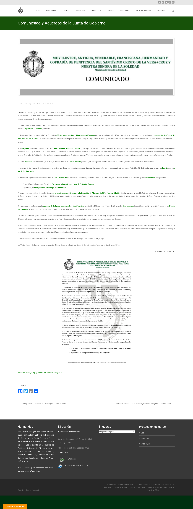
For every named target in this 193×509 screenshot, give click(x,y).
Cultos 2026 (96, 10)
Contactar (161, 10)
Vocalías (110, 10)
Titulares (65, 10)
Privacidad (145, 438)
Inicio (38, 10)
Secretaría (48, 103)
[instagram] (173, 3)
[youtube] (166, 3)
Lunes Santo (80, 10)
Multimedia (124, 10)
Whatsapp (72, 459)
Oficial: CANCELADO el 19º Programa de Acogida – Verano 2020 (144, 403)
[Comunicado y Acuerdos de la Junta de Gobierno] (96, 67)
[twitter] (163, 3)
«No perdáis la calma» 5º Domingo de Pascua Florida (43, 403)
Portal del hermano (143, 10)
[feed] (169, 3)
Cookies (144, 433)
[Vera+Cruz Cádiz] (19, 10)
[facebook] (159, 3)
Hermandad (51, 10)
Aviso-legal (145, 444)
